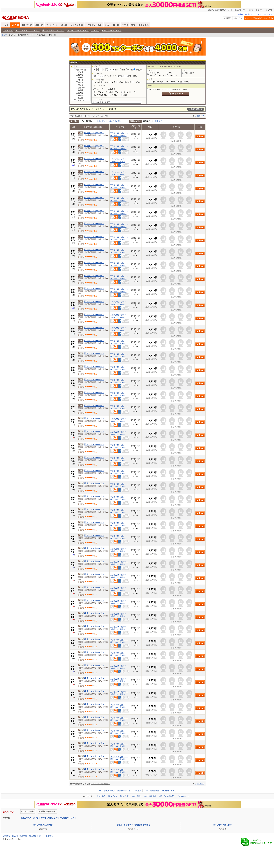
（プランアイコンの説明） (100, 116)
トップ (5, 25)
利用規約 (165, 790)
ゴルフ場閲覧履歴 (151, 790)
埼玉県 (80, 80)
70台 (151, 73)
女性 (192, 73)
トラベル (259, 10)
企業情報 (6, 836)
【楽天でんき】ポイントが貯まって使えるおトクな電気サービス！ (48, 818)
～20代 (152, 82)
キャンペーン (52, 25)
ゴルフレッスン (183, 796)
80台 (158, 73)
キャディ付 (99, 89)
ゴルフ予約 (100, 796)
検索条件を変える (196, 109)
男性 (186, 73)
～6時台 (97, 82)
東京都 (80, 85)
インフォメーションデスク (27, 30)
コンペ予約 (27, 25)
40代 (166, 82)
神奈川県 (81, 88)
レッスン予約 (77, 25)
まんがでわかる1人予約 (78, 30)
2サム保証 (124, 796)
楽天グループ (239, 10)
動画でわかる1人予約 (111, 30)
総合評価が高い (115, 121)
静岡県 (80, 90)
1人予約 (15, 25)
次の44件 (200, 116)
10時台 (128, 82)
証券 (251, 10)
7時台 (106, 82)
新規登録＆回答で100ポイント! (220, 10)
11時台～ (138, 82)
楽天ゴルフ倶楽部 (166, 796)
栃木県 (80, 75)
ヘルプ (258, 14)
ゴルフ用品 (144, 25)
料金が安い (101, 121)
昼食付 (112, 89)
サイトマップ (269, 14)
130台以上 (173, 76)
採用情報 (49, 836)
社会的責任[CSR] (36, 836)
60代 (180, 82)
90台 (170, 73)
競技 (133, 25)
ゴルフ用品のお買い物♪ (43, 825)
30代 (160, 82)
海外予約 (39, 25)
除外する (158, 121)
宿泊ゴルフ (112, 796)
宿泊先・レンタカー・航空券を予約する (133, 825)
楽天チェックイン (124, 790)
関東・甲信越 (81, 70)
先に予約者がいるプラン (53, 30)
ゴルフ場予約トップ (106, 790)
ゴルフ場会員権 (149, 796)
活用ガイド (8, 30)
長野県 (80, 95)
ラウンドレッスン (94, 25)
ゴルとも (95, 30)
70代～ (187, 82)
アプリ (125, 25)
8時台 (113, 82)
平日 (123, 70)
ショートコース (112, 25)
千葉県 (80, 83)
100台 (151, 76)
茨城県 (80, 72)
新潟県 (80, 98)
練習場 (64, 25)
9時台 (120, 82)
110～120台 (161, 76)
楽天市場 (269, 10)
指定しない (140, 70)
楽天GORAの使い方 (245, 14)
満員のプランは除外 (179, 89)
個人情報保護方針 (19, 836)
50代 (173, 82)
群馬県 (80, 77)
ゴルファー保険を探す (222, 825)
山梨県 (80, 93)
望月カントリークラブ (94, 133)
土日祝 (130, 70)
